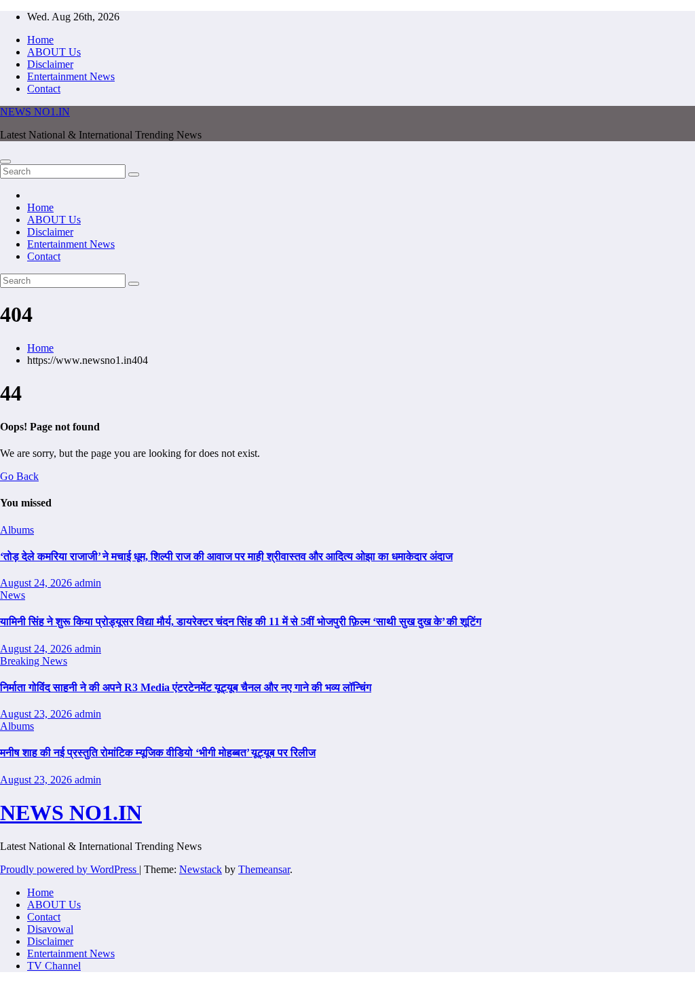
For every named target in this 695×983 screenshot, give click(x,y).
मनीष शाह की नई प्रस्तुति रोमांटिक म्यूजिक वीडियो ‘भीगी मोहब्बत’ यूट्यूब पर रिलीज (158, 752)
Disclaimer (50, 64)
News (12, 595)
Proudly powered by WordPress (69, 869)
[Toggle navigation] (5, 162)
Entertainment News (71, 76)
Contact (43, 88)
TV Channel (54, 965)
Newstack (200, 869)
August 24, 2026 (37, 583)
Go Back (19, 476)
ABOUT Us (54, 52)
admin (88, 583)
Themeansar (264, 869)
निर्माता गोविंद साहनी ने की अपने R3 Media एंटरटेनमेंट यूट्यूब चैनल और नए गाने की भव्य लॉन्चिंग (185, 687)
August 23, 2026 (37, 714)
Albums (17, 530)
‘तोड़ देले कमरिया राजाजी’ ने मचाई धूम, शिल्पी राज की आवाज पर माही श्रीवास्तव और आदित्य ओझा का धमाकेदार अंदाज (226, 556)
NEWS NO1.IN (35, 111)
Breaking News (33, 661)
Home (40, 39)
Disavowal (50, 929)
